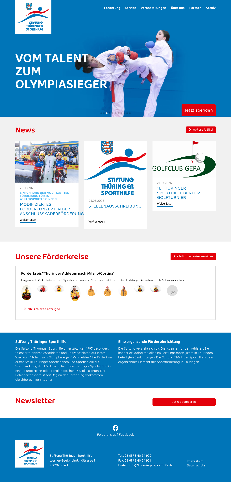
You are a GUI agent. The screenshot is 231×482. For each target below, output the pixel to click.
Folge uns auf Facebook (115, 434)
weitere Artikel (202, 130)
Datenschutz (196, 466)
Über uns (178, 8)
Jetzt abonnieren (184, 402)
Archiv (211, 8)
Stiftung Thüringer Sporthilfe (33, 17)
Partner (195, 8)
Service (130, 8)
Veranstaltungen (153, 8)
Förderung (112, 8)
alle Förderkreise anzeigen (194, 256)
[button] (101, 113)
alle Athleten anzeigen (43, 309)
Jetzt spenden (198, 111)
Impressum (195, 461)
